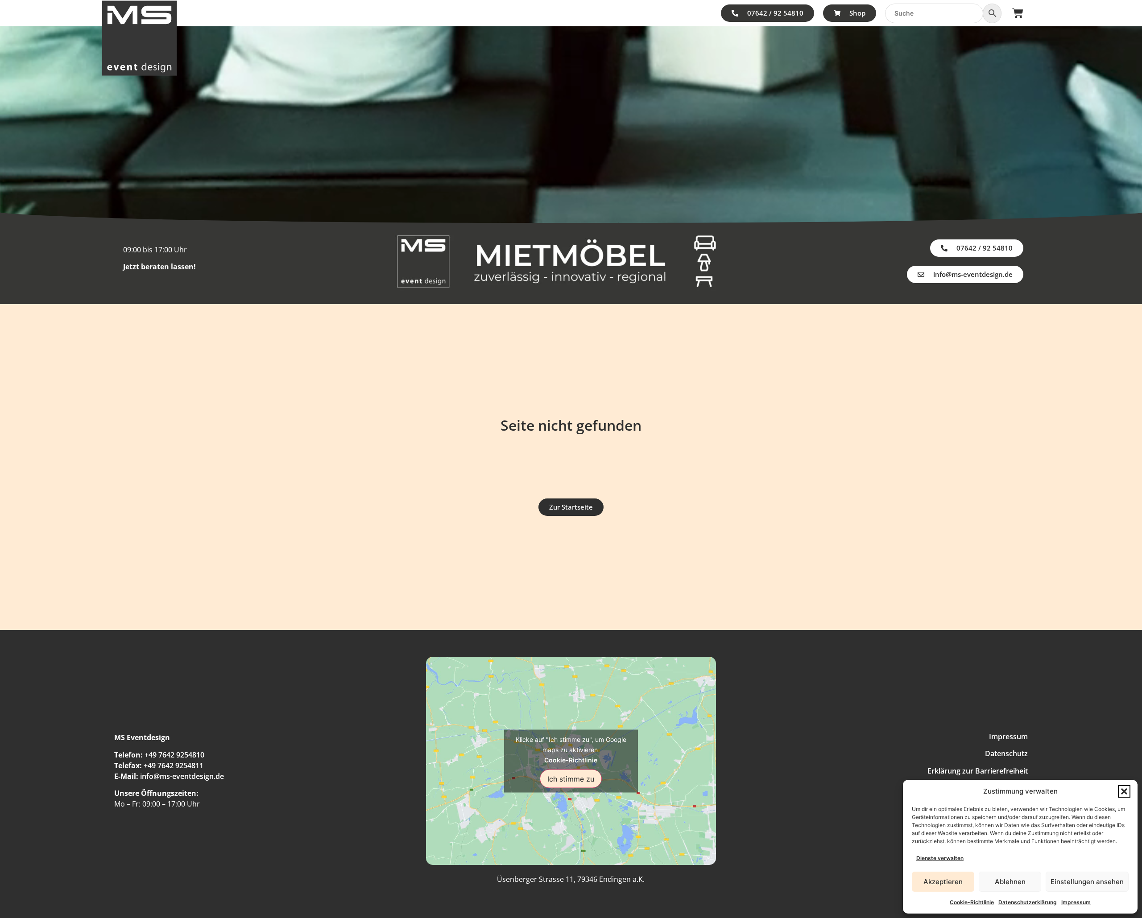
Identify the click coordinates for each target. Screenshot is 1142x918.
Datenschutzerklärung (1027, 902)
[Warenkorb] (1017, 13)
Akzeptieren (943, 881)
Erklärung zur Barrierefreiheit (977, 771)
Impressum (1076, 902)
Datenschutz (1006, 753)
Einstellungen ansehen (1087, 881)
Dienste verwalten (940, 858)
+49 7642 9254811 (173, 765)
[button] (1124, 791)
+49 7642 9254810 (174, 755)
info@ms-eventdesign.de (182, 776)
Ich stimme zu (570, 778)
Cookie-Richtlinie (972, 902)
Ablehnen (1010, 881)
